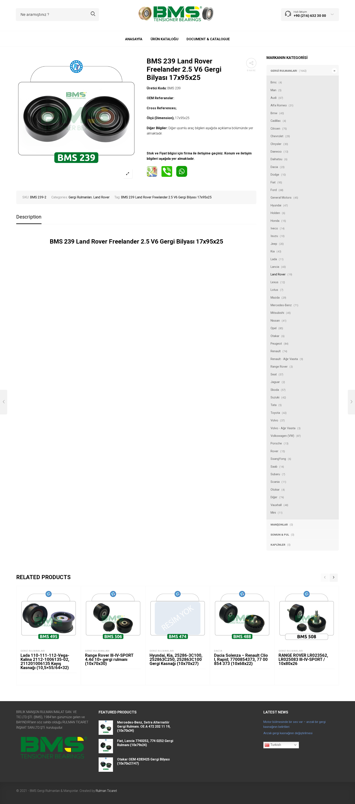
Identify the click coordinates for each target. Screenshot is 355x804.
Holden (275, 213)
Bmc (274, 82)
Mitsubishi (277, 313)
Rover (274, 451)
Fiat (273, 182)
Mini (273, 512)
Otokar (275, 489)
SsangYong (278, 459)
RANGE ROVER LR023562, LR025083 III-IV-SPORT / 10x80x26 (303, 659)
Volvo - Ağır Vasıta (283, 428)
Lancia (275, 267)
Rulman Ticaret (106, 791)
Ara (93, 14)
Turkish (275, 744)
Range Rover (279, 366)
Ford (274, 190)
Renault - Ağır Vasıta (284, 359)
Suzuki (275, 397)
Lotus (274, 290)
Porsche (276, 443)
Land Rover (278, 274)
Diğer (274, 497)
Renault (276, 351)
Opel (274, 328)
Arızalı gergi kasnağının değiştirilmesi (287, 733)
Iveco (274, 228)
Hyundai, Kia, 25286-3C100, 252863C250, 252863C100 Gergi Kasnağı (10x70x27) (176, 659)
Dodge (275, 174)
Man (273, 90)
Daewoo (276, 151)
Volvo (274, 420)
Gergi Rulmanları (284, 70)
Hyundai (276, 205)
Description (28, 217)
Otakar (275, 336)
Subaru (275, 474)
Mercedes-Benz (281, 305)
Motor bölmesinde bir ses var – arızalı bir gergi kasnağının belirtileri (294, 724)
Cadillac (276, 121)
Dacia (274, 167)
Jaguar (275, 382)
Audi (274, 98)
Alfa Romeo (279, 105)
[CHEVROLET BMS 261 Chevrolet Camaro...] (351, 402)
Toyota (275, 413)
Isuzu (274, 236)
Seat (274, 374)
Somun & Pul (280, 534)
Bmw (274, 113)
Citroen (275, 128)
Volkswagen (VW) (282, 436)
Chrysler (276, 144)
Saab (274, 466)
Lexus (274, 282)
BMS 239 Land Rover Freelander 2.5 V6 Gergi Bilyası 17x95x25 (166, 197)
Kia (273, 251)
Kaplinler (278, 544)
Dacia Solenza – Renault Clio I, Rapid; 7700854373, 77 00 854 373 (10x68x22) (241, 659)
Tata (274, 405)
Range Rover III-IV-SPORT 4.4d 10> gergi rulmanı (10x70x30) (109, 659)
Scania (275, 482)
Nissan (275, 320)
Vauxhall (276, 505)
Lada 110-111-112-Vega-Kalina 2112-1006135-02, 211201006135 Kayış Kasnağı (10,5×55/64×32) (45, 661)
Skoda (275, 390)
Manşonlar (279, 524)
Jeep (274, 244)
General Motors (281, 197)
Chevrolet (277, 136)
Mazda (275, 297)
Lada (274, 259)
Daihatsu (276, 159)
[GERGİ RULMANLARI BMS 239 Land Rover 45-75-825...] (3, 402)
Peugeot (276, 343)
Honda (275, 221)
